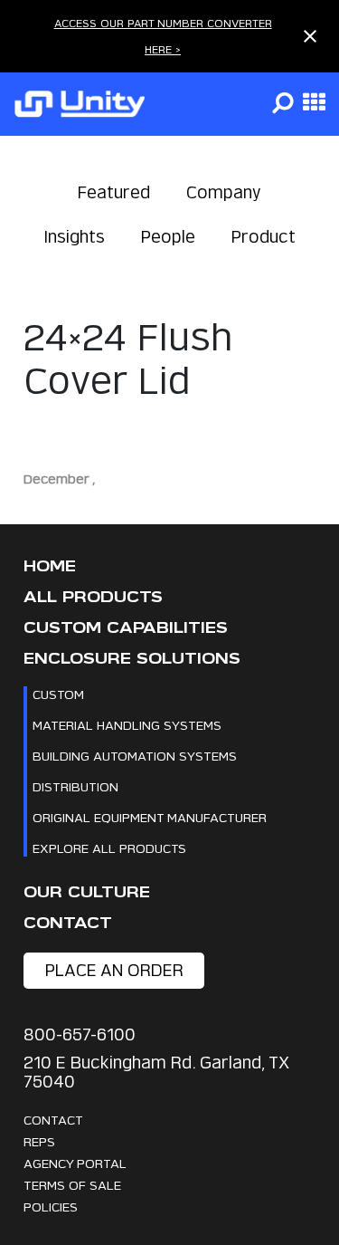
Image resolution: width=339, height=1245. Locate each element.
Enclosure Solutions (132, 658)
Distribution (75, 786)
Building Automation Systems (135, 755)
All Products (93, 597)
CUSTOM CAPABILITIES (126, 628)
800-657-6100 (80, 1034)
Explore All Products (109, 848)
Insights (74, 236)
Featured (114, 192)
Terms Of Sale (72, 1184)
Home (50, 566)
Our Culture (87, 892)
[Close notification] (310, 36)
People (168, 236)
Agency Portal (75, 1163)
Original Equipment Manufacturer (150, 817)
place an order (114, 970)
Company (223, 192)
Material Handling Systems (127, 725)
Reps (39, 1141)
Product (263, 236)
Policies (51, 1206)
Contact (68, 923)
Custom (58, 694)
